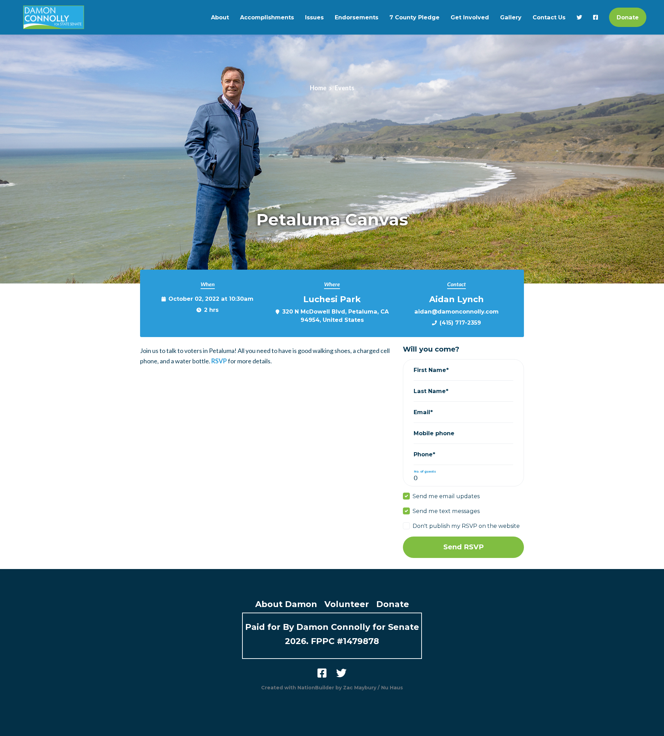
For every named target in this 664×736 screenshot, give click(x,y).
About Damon (286, 604)
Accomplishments (267, 17)
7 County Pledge (414, 17)
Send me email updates (446, 496)
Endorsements (356, 17)
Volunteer (346, 604)
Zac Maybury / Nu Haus (373, 687)
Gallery (511, 17)
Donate (628, 17)
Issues (314, 17)
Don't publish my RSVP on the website (466, 525)
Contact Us (549, 17)
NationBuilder (315, 687)
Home (318, 88)
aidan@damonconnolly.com (456, 311)
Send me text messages (446, 510)
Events (344, 88)
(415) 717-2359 (460, 322)
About (220, 17)
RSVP (219, 361)
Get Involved (470, 17)
